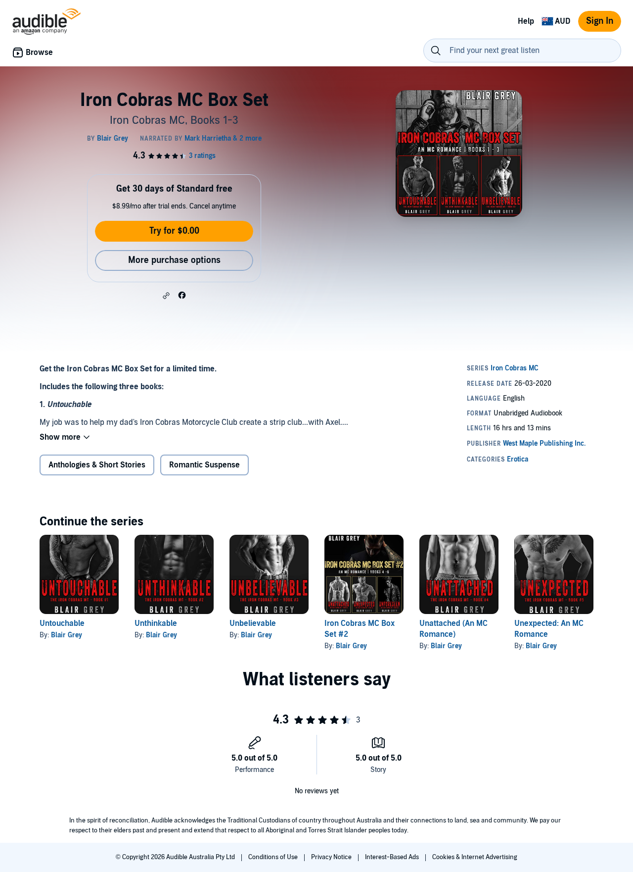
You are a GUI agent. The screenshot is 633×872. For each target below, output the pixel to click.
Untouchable (62, 623)
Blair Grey (66, 635)
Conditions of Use (273, 857)
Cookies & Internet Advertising (474, 857)
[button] (166, 296)
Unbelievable (252, 623)
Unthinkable (156, 623)
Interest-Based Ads (392, 857)
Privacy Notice (332, 857)
